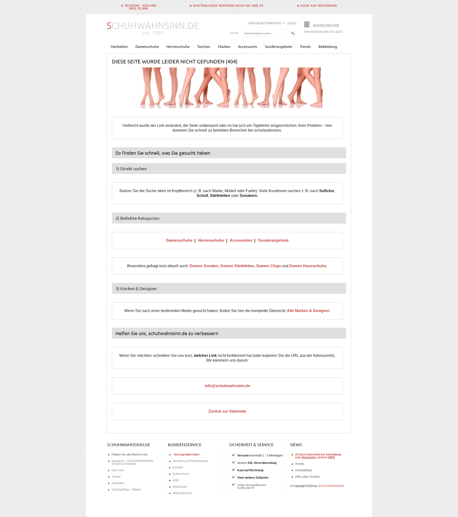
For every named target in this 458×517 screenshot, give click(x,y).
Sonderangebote (278, 46)
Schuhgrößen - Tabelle (126, 489)
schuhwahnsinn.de (128, 444)
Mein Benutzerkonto (265, 23)
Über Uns (118, 470)
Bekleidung (327, 46)
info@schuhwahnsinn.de (227, 386)
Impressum (180, 486)
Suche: (234, 33)
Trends (305, 46)
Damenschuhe (147, 46)
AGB (176, 480)
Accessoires (247, 46)
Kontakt (177, 467)
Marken (224, 46)
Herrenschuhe (178, 46)
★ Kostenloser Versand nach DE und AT (226, 5)
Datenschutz (181, 474)
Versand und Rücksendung (190, 461)
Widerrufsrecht (182, 493)
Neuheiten (119, 46)
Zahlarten (118, 483)
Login (291, 23)
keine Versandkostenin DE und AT (251, 486)
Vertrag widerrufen (186, 454)
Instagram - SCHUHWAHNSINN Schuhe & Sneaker (132, 462)
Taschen (203, 46)
